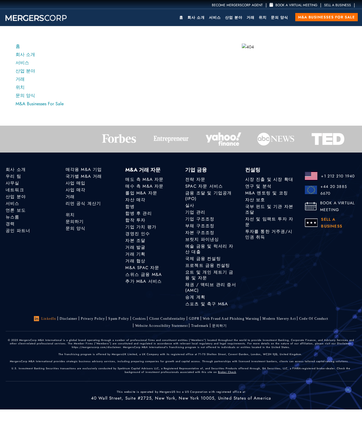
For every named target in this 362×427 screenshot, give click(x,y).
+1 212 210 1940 (338, 176)
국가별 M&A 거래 (84, 176)
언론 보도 (16, 210)
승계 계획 (195, 297)
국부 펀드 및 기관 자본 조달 (269, 209)
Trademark (200, 326)
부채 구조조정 (199, 226)
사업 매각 (76, 190)
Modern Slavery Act (279, 319)
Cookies (139, 319)
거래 (251, 17)
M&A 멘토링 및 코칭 (266, 193)
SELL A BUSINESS (337, 5)
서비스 (215, 17)
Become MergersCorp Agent (237, 5)
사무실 (13, 183)
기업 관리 (195, 212)
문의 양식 (279, 17)
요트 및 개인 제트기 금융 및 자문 (209, 275)
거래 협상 (135, 261)
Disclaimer (68, 319)
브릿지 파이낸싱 (202, 239)
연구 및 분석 (258, 186)
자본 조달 (135, 240)
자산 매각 (135, 200)
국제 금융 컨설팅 (203, 258)
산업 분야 (233, 17)
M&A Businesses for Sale (326, 17)
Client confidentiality (167, 319)
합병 (129, 206)
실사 (189, 205)
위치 (263, 17)
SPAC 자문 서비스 (204, 186)
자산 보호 (255, 200)
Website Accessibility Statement (161, 326)
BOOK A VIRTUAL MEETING (337, 206)
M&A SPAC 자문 (142, 268)
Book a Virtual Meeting (295, 5)
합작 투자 (135, 220)
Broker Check (227, 372)
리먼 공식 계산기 (83, 203)
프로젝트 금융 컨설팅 (207, 265)
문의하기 (75, 221)
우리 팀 (13, 176)
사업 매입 (76, 183)
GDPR (194, 319)
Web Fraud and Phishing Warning (231, 319)
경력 (10, 224)
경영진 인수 (137, 234)
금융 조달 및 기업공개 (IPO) (208, 195)
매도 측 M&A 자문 (144, 179)
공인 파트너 (18, 230)
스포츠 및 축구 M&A (206, 304)
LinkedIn (48, 319)
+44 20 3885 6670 (333, 190)
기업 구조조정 (199, 219)
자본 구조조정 (199, 232)
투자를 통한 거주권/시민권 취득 (268, 234)
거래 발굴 (135, 247)
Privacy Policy (93, 319)
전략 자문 (195, 179)
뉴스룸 (13, 217)
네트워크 (15, 190)
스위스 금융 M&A (143, 274)
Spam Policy (118, 319)
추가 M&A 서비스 (143, 281)
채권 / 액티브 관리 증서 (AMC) (210, 287)
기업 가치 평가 (140, 227)
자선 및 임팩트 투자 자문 (269, 222)
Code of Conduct (313, 319)
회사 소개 (196, 17)
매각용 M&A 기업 (84, 169)
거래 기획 (135, 254)
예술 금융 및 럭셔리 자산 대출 (209, 249)
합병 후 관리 (138, 213)
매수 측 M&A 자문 (144, 186)
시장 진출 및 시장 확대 (269, 179)
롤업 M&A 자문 (141, 193)
